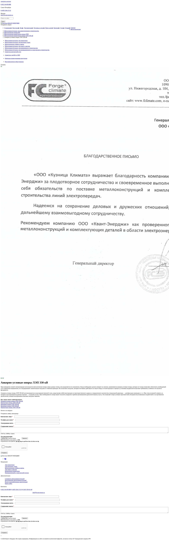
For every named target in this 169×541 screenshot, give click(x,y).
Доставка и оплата (39, 28)
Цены (21, 28)
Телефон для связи (7, 420)
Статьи (62, 28)
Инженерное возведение (12, 471)
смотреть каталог (6, 1)
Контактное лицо (7, 416)
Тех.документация (6, 436)
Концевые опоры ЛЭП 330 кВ (10, 404)
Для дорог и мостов (11, 469)
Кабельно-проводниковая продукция (16, 58)
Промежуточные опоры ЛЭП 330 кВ (12, 401)
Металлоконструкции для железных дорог (17, 42)
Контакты (56, 28)
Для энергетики (9, 465)
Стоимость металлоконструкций (14, 479)
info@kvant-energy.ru (7, 15)
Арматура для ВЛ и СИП (12, 55)
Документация (28, 28)
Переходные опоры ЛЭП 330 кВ (10, 403)
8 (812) (6, 4)
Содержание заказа (7, 426)
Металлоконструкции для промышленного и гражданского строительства (27, 50)
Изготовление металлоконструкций (15, 480)
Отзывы (67, 28)
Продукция (15, 28)
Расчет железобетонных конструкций (16, 482)
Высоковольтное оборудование (14, 61)
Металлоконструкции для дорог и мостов (17, 46)
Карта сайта (8, 483)
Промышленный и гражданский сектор (17, 473)
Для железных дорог (11, 466)
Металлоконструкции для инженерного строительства (21, 48)
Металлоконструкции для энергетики (16, 40)
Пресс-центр (49, 28)
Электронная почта (7, 423)
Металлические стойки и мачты (14, 44)
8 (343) (27, 489)
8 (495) (6, 10)
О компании (8, 28)
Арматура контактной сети (13, 52)
